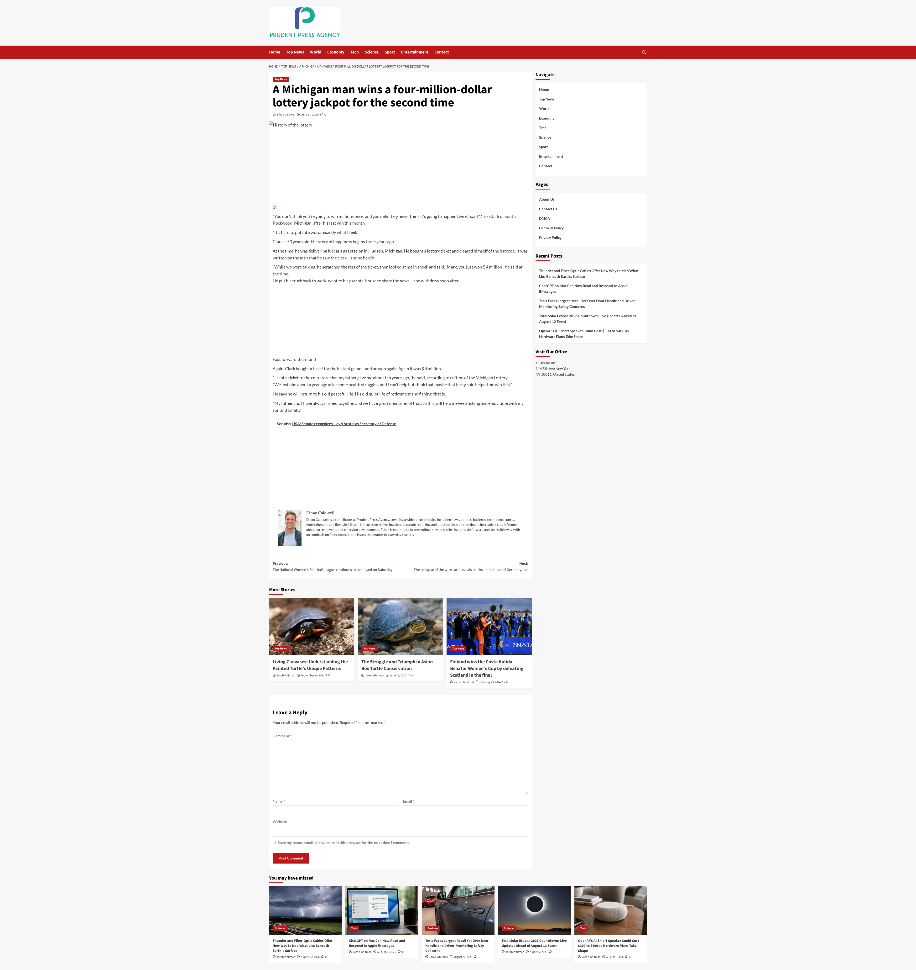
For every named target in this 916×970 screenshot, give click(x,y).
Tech (354, 52)
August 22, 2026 (310, 957)
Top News (295, 52)
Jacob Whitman (285, 676)
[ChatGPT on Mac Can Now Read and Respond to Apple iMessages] (381, 910)
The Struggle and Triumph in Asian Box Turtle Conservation (397, 665)
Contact (441, 52)
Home (274, 52)
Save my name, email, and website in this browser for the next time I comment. (344, 842)
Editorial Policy (551, 228)
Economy (335, 52)
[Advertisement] (400, 167)
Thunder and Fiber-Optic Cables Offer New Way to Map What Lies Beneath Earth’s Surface (589, 274)
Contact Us (548, 209)
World (315, 52)
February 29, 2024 (490, 682)
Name (279, 801)
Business (432, 928)
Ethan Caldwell (286, 114)
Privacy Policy (550, 237)
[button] (644, 52)
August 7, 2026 (538, 952)
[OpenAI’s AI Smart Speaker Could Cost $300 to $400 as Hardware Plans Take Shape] (610, 910)
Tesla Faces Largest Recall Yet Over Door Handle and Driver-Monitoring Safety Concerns (587, 304)
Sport (390, 52)
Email (408, 801)
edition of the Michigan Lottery (478, 377)
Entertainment (414, 52)
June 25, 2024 (398, 676)
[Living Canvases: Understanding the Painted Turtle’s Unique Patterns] (311, 626)
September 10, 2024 (312, 676)
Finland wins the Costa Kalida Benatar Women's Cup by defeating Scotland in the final (486, 669)
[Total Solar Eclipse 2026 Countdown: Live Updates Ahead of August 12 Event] (534, 910)
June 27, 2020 (310, 114)
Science (372, 52)
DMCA (544, 218)
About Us (547, 199)
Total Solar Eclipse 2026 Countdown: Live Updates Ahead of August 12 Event (587, 319)
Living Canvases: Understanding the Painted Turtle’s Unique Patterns (310, 665)
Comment (282, 735)
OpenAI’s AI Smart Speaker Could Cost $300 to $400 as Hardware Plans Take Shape (584, 334)
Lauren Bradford (464, 682)
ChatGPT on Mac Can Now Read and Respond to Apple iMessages (583, 289)
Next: (471, 566)
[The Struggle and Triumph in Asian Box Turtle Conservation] (400, 626)
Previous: (332, 566)
